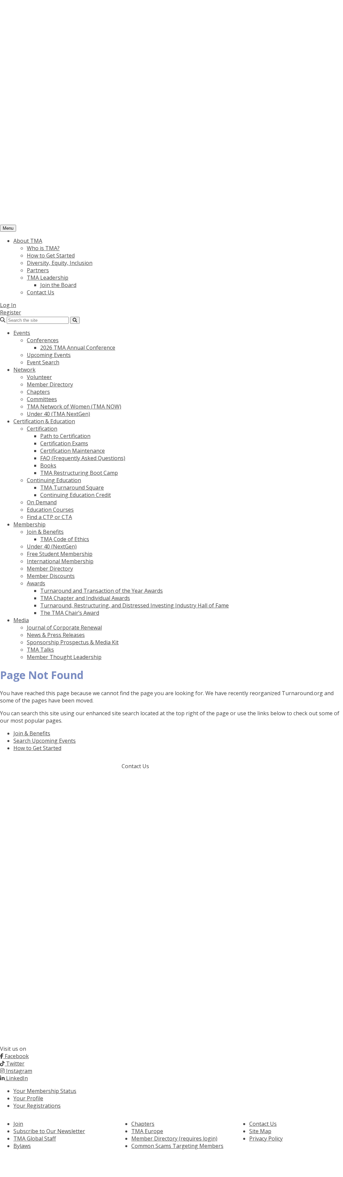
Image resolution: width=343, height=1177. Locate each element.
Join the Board (58, 285)
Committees (42, 399)
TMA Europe (147, 1131)
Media (21, 620)
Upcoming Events (49, 355)
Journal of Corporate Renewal (64, 627)
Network (24, 369)
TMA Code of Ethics (64, 539)
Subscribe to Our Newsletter (49, 1131)
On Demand (42, 502)
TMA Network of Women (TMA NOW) (74, 406)
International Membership (60, 561)
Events (21, 333)
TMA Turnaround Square (72, 487)
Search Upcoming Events (44, 740)
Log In (8, 305)
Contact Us (40, 292)
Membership (29, 524)
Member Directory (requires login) (174, 1138)
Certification (42, 428)
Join (18, 1123)
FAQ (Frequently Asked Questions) (82, 458)
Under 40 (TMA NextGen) (58, 414)
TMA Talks (40, 649)
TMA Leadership (47, 277)
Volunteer (39, 377)
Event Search (43, 362)
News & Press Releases (56, 635)
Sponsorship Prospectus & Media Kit (73, 642)
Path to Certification (65, 436)
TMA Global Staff (34, 1138)
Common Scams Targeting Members (177, 1146)
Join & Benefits (45, 531)
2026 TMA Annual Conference (77, 347)
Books (48, 465)
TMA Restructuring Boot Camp (79, 472)
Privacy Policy (266, 1138)
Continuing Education (54, 480)
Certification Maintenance (72, 450)
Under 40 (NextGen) (52, 546)
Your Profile (28, 1098)
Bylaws (22, 1146)
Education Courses (50, 509)
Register (10, 312)
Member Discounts (51, 576)
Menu (8, 228)
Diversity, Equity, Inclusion (59, 263)
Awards (36, 583)
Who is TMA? (43, 248)
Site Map (260, 1131)
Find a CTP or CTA (49, 517)
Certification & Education (44, 421)
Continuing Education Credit (75, 495)
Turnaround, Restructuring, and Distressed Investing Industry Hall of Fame (134, 605)
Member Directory (50, 384)
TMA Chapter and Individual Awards (85, 598)
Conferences (43, 340)
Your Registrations (37, 1105)
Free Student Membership (59, 554)
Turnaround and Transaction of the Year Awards (101, 590)
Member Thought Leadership (64, 657)
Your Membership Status (44, 1091)
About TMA (27, 240)
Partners (38, 270)
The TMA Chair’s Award (69, 612)
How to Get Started (51, 255)
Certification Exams (64, 443)
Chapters (38, 391)
